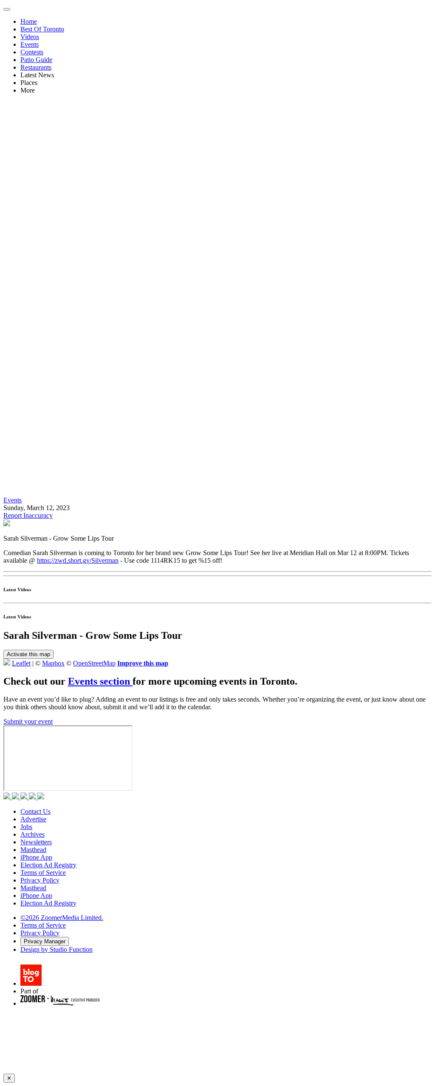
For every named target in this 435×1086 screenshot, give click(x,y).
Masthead (33, 849)
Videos (29, 36)
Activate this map (28, 654)
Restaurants (35, 67)
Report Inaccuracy (28, 515)
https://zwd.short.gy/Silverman (78, 560)
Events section (100, 681)
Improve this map (142, 663)
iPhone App (36, 857)
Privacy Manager (44, 941)
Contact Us (35, 811)
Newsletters (36, 842)
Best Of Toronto (42, 29)
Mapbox (53, 663)
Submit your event (28, 721)
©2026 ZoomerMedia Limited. (61, 917)
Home (28, 21)
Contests (31, 52)
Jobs (26, 826)
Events (29, 44)
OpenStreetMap (94, 663)
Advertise (33, 819)
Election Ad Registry (48, 865)
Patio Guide (36, 59)
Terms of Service (43, 872)
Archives (32, 834)
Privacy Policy (39, 880)
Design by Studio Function (56, 949)
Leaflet (21, 663)
